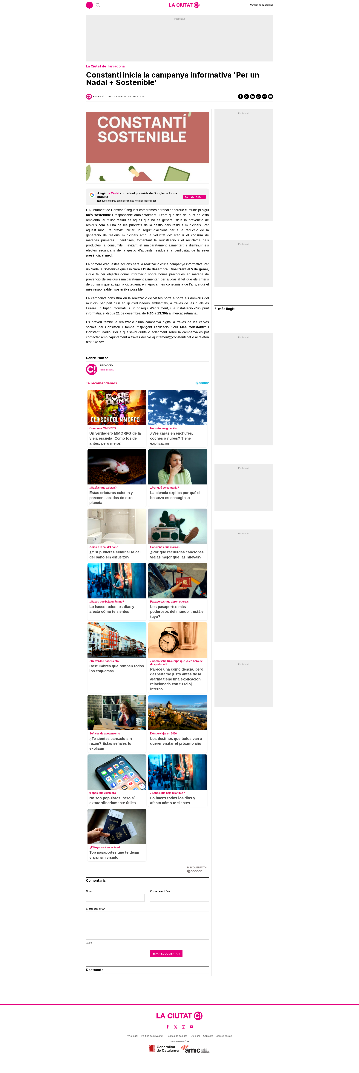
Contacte (208, 1036)
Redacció (98, 96)
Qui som (195, 1036)
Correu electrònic (160, 891)
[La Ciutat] (184, 5)
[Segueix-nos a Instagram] (183, 1027)
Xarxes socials (224, 1036)
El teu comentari (95, 908)
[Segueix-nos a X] (175, 1027)
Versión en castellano (261, 5)
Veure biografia (106, 370)
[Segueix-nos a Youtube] (191, 1027)
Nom (89, 891)
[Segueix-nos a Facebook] (167, 1027)
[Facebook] (240, 96)
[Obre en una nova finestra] (164, 1048)
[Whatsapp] (258, 96)
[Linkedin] (252, 96)
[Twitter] (246, 96)
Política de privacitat (152, 1036)
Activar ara (193, 196)
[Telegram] (264, 96)
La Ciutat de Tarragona (105, 66)
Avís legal (132, 1036)
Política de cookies (177, 1036)
